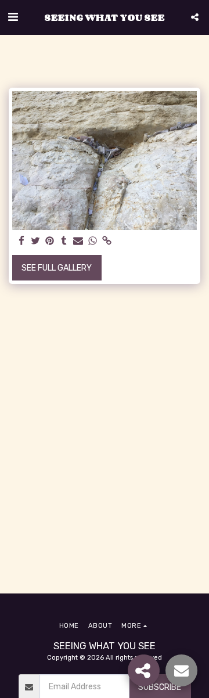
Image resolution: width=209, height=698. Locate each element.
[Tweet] (36, 241)
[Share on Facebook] (21, 241)
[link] (107, 241)
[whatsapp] (93, 241)
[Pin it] (50, 241)
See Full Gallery (56, 268)
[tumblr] (64, 241)
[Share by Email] (78, 241)
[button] (13, 17)
